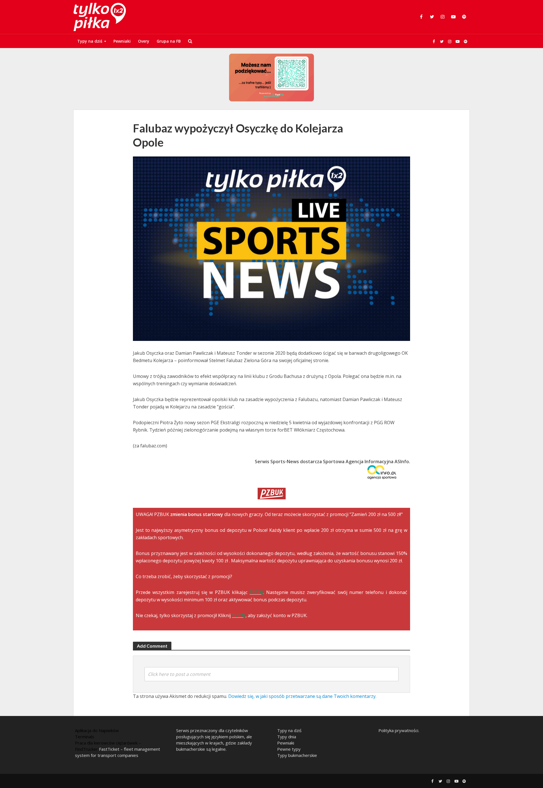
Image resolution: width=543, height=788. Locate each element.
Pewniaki (122, 41)
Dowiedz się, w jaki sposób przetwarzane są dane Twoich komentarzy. (302, 696)
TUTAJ (256, 592)
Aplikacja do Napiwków (97, 730)
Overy (143, 41)
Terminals (84, 736)
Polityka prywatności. (398, 730)
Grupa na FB (169, 41)
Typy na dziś (89, 41)
